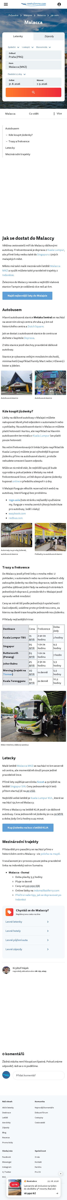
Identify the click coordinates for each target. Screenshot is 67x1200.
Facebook (6, 1157)
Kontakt (38, 1162)
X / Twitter (6, 1172)
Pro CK (38, 1172)
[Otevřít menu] (6, 4)
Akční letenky (8, 1107)
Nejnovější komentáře (44, 1107)
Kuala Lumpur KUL (42, 798)
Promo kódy (7, 1142)
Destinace (6, 1112)
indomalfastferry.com (46, 891)
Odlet (11, 80)
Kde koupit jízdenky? (21, 135)
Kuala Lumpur (55, 250)
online (16, 481)
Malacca (10, 114)
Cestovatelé (40, 1122)
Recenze (6, 1137)
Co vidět (34, 114)
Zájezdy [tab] (49, 36)
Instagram (6, 1167)
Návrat (40, 80)
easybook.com (17, 514)
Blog (4, 1132)
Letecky (10, 148)
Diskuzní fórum (41, 1112)
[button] (14, 47)
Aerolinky (6, 1122)
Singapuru (43, 254)
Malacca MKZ (25, 766)
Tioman (7, 674)
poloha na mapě (50, 854)
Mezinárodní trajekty (17, 154)
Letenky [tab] (18, 36)
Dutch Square (36, 326)
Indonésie (8, 275)
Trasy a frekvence (19, 141)
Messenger (7, 1162)
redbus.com (16, 518)
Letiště (5, 1117)
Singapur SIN (18, 786)
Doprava (29, 338)
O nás (37, 1157)
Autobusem (12, 128)
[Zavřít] (61, 1174)
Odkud (12, 53)
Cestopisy (39, 1117)
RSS (4, 1177)
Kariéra (38, 1167)
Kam (11, 63)
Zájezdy (5, 1127)
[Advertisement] (33, 198)
